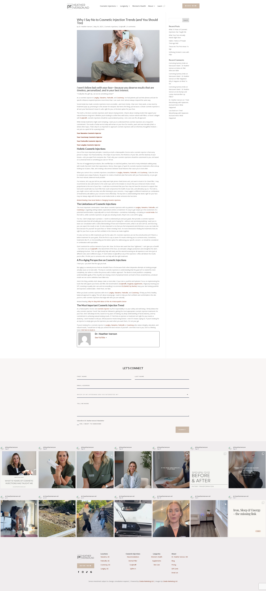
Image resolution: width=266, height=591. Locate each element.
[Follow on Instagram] (82, 572)
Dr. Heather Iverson (85, 27)
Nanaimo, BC (105, 557)
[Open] (19, 469)
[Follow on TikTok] (87, 572)
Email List (175, 573)
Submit (182, 430)
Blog (173, 561)
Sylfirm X (133, 569)
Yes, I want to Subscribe (90, 424)
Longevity (124, 6)
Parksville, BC (105, 561)
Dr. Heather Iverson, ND (180, 557)
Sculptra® (122, 27)
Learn (160, 6)
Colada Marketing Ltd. (146, 581)
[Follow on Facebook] (78, 572)
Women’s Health (139, 6)
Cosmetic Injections (108, 6)
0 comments (131, 27)
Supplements (156, 561)
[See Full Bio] (106, 337)
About (150, 6)
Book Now (191, 6)
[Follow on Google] (91, 572)
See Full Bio (100, 337)
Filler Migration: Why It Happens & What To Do (178, 81)
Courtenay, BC (105, 565)
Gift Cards (175, 569)
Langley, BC (105, 569)
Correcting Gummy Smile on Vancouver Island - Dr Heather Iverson (179, 65)
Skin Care (157, 565)
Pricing (174, 565)
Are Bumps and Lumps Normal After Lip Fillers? (178, 94)
